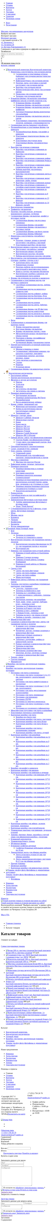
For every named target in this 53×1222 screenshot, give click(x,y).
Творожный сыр (22, 413)
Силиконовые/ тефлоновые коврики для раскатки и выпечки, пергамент (33, 352)
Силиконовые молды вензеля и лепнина (33, 314)
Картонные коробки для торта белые (31, 721)
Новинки (10, 883)
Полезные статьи (13, 18)
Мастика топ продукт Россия (28, 462)
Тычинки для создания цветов (28, 96)
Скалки (19, 362)
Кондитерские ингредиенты (18, 1034)
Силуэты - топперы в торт (27, 588)
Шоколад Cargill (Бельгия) (27, 433)
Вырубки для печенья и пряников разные (33, 183)
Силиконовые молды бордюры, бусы (31, 296)
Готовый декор (12, 1036)
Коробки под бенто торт (26, 717)
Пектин (19, 382)
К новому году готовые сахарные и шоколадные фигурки (31, 627)
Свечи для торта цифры (26, 575)
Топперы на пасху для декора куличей (32, 615)
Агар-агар (20, 384)
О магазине (11, 14)
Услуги (9, 10)
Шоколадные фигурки (25, 648)
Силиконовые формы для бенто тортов (32, 231)
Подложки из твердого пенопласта (30, 701)
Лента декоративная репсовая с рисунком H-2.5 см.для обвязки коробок (33, 860)
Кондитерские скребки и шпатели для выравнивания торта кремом (32, 275)
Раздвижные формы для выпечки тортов (33, 342)
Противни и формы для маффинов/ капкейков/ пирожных (30, 339)
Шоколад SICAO (23, 426)
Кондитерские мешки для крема (29, 251)
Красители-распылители (26, 491)
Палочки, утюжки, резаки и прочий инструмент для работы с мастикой (31, 241)
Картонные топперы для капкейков (31, 599)
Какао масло (21, 424)
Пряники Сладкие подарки (27, 557)
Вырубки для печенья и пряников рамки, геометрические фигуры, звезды (33, 166)
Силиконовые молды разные (28, 302)
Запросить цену (23, 1213)
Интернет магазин (8, 38)
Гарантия (10, 16)
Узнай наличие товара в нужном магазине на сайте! (23, 903)
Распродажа (11, 888)
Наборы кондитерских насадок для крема (33, 256)
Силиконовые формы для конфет (30, 225)
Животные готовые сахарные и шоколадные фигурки (29, 636)
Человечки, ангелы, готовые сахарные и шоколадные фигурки (33, 631)
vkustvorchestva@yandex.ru (38, 1098)
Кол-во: (4, 1148)
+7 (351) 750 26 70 (8, 1133)
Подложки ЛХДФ (23, 699)
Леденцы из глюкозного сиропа (29, 537)
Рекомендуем (11, 890)
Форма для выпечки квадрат (28, 327)
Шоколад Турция (23, 431)
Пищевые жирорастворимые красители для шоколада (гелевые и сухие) (32, 487)
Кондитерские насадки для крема (30, 254)
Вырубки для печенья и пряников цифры (33, 158)
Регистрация (11, 25)
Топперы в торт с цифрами (27, 611)
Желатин (19, 386)
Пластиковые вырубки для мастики (31, 245)
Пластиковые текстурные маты (29, 141)
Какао (18, 422)
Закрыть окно (6, 1192)
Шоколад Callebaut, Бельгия (27, 418)
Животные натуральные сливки (29, 406)
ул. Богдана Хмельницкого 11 (13, 47)
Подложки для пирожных (26, 697)
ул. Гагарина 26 (7, 45)
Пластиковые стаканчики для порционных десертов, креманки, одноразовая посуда (34, 122)
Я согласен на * (24, 1188)
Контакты (10, 7)
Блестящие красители (25, 473)
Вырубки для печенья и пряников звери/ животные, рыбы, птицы (33, 179)
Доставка (10, 12)
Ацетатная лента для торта (27, 263)
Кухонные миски (23, 367)
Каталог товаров (8, 65)
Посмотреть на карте (16, 1114)
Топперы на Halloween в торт (28, 591)
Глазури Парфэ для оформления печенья (33, 440)
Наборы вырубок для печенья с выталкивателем (29, 170)
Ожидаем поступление (15, 894)
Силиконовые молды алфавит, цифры (32, 294)
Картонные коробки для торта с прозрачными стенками (29, 729)
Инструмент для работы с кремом (30, 249)
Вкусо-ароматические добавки (29, 402)
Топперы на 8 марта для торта (28, 608)
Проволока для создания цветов (29, 94)
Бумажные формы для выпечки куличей (33, 105)
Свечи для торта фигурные (27, 571)
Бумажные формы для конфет (28, 103)
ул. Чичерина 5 (7, 42)
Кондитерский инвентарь (16, 1032)
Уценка (9, 892)
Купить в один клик (28, 1190)
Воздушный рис (22, 548)
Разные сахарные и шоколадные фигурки (33, 644)
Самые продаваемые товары (13, 946)
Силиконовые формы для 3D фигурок (32, 309)
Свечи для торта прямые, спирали (30, 573)
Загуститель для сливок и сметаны (30, 391)
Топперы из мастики (24, 646)
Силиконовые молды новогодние (30, 311)
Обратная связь (7, 1130)
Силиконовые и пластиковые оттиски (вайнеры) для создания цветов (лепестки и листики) (33, 76)
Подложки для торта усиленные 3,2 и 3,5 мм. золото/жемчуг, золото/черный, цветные (33, 677)
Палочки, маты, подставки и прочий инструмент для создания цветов (31, 84)
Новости (4, 898)
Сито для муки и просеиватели (29, 360)
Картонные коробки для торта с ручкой (32, 733)
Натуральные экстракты (26, 395)
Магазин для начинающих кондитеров (17, 31)
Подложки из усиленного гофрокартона (33, 708)
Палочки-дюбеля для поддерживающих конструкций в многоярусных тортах (32, 268)
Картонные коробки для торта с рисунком (33, 719)
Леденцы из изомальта (25, 535)
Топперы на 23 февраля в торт (28, 606)
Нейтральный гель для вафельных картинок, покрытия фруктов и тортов (32, 456)
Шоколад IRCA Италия (25, 435)
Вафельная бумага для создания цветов (32, 81)
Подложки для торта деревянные (30, 695)
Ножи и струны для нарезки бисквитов (32, 271)
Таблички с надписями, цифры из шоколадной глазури (30, 640)
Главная (9, 3)
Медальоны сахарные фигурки (29, 650)
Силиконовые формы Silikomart (29, 234)
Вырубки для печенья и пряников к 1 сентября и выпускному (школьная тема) (33, 186)
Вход (8, 23)
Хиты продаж (12, 885)
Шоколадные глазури (25, 420)
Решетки (19, 365)
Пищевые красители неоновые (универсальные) (29, 476)
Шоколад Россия (23, 429)
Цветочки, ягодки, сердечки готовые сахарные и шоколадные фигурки (31, 654)
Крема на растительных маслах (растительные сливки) (29, 410)
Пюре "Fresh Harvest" (25, 506)
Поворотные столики (25, 265)
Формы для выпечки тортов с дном (30, 331)
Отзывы (9, 5)
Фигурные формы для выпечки (29, 329)
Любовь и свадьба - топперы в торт (30, 617)
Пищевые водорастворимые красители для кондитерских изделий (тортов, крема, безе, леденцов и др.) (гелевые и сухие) (34, 482)
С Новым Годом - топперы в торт (30, 613)
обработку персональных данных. (30, 1188)
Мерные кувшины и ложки (27, 349)
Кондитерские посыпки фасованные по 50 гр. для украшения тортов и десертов (34, 545)
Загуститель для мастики (26, 389)
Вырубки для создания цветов (28, 87)
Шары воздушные (23, 577)
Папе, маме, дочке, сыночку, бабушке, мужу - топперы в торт (32, 603)
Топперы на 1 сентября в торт (28, 593)
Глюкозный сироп (23, 453)
